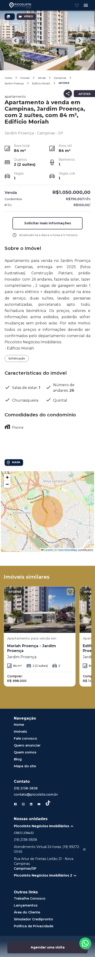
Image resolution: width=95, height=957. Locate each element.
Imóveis (25, 78)
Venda (42, 78)
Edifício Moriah (41, 83)
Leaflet (48, 550)
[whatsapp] (85, 943)
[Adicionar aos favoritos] (70, 591)
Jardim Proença (14, 83)
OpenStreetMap (67, 550)
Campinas (60, 78)
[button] (7, 477)
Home (8, 78)
